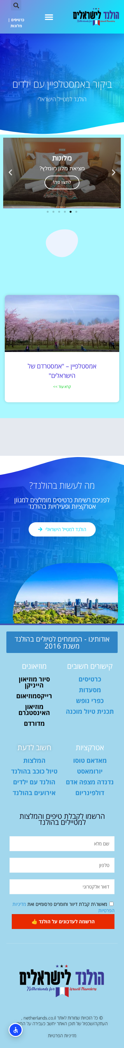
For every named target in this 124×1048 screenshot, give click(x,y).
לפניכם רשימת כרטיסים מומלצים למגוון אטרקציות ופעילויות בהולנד (62, 503)
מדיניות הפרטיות (62, 1035)
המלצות (34, 760)
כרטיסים (17, 19)
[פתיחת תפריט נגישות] (16, 1030)
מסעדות (90, 690)
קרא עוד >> (62, 386)
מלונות (16, 25)
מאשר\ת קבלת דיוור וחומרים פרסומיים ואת (63, 907)
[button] (49, 16)
